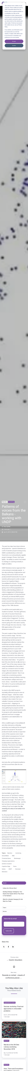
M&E (13, 855)
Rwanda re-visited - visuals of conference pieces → (13, 976)
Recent (4, 883)
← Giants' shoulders (14, 960)
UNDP (10, 869)
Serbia (3, 869)
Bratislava (4, 871)
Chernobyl (18, 869)
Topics (4, 907)
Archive (5, 911)
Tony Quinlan (7, 526)
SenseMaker (5, 855)
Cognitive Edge (6, 866)
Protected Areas (6, 858)
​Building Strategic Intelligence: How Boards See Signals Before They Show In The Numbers (13, 893)
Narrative (4, 502)
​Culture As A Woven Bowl (10, 888)
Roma (14, 866)
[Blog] (14, 966)
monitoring (11, 502)
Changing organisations (8, 861)
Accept (14, 41)
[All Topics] (25, 502)
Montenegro (17, 858)
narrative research (7, 863)
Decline (14, 45)
